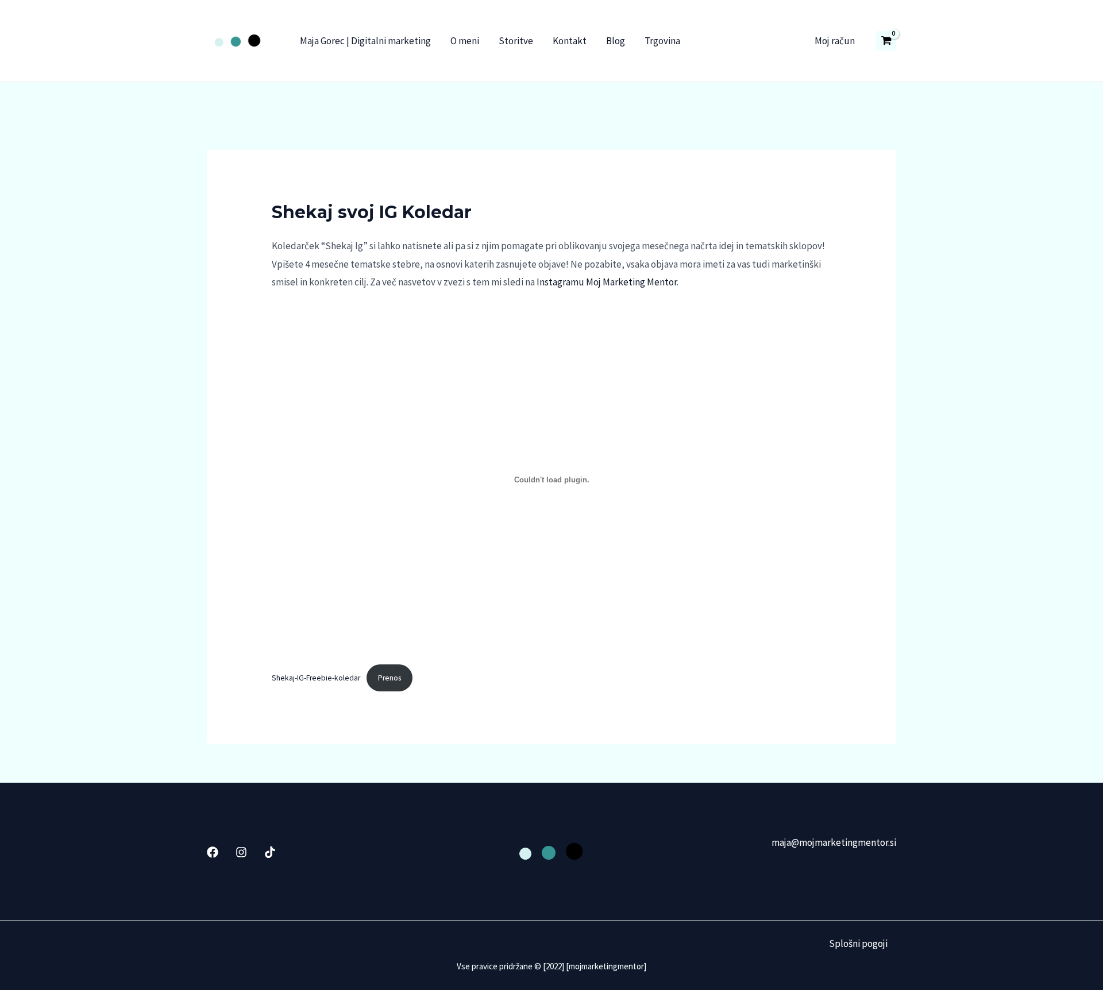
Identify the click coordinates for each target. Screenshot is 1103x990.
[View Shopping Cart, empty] (886, 41)
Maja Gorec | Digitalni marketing (365, 40)
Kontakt (570, 40)
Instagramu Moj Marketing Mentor (607, 282)
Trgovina (662, 40)
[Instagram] (241, 852)
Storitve (516, 40)
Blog (615, 40)
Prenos (389, 678)
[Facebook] (212, 852)
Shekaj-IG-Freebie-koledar (316, 678)
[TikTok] (270, 852)
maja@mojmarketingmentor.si (834, 842)
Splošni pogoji (858, 943)
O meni (464, 40)
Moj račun (835, 40)
